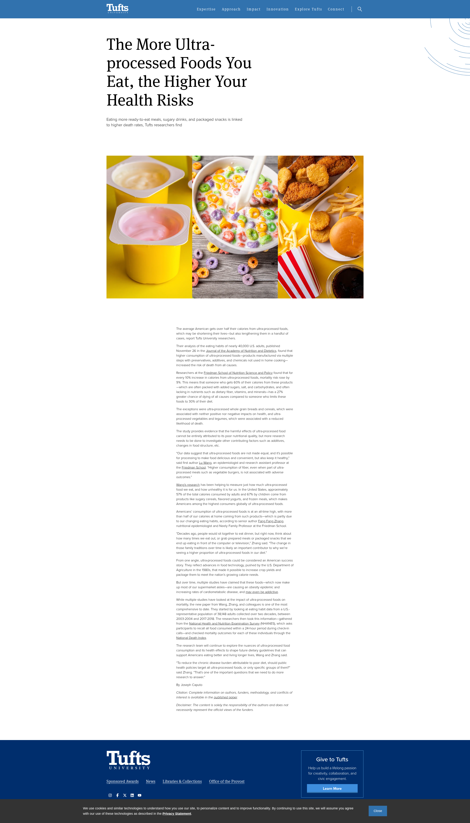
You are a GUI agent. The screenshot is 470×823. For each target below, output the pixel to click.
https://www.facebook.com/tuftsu (117, 795)
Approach (231, 9)
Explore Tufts (308, 9)
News (150, 781)
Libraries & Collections (182, 781)
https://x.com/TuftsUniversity (125, 795)
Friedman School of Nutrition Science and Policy (238, 372)
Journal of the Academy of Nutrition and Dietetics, (241, 350)
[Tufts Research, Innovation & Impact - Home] (117, 12)
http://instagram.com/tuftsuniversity (110, 795)
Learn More (332, 788)
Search (360, 9)
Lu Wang (205, 462)
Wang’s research (188, 484)
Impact (254, 9)
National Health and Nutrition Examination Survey (224, 623)
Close (378, 811)
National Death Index (191, 637)
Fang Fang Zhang (270, 521)
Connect (336, 9)
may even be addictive (262, 592)
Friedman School (194, 467)
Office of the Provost (227, 781)
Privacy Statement (176, 813)
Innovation (278, 9)
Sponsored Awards (122, 781)
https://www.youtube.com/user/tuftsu (139, 795)
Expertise (206, 9)
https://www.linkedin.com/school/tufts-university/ (132, 795)
